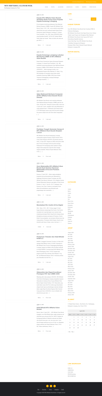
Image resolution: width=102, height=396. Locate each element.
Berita (39, 45)
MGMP (69, 213)
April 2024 (70, 288)
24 (82, 325)
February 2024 (71, 292)
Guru (69, 195)
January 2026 (71, 246)
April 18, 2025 (40, 233)
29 (74, 327)
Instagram (57, 389)
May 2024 (70, 286)
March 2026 (70, 242)
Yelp (38, 389)
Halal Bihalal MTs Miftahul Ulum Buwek (48, 308)
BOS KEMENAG (72, 376)
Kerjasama (70, 205)
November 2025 (71, 250)
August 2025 (71, 256)
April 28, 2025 (40, 91)
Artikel (39, 226)
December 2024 (71, 272)
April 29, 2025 (40, 14)
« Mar (69, 331)
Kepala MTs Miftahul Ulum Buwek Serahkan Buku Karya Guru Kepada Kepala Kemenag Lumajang (50, 19)
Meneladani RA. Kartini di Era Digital (50, 205)
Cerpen (69, 193)
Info (69, 199)
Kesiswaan (70, 207)
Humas (69, 197)
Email (62, 389)
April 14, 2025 (40, 269)
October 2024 (71, 276)
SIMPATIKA (71, 370)
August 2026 (71, 232)
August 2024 (71, 280)
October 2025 (71, 252)
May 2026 (70, 238)
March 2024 (70, 290)
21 (69, 325)
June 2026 (70, 236)
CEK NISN (70, 372)
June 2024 (70, 284)
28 (69, 327)
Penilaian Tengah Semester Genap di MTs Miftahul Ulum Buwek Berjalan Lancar (50, 130)
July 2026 (70, 234)
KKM (69, 209)
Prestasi (69, 219)
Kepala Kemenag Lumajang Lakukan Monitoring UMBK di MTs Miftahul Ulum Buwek (50, 56)
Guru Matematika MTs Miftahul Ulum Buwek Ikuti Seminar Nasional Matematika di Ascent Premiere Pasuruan (50, 168)
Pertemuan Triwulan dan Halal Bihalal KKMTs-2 (50, 237)
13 (94, 319)
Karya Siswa (70, 203)
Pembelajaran (71, 215)
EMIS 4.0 (70, 368)
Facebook (44, 389)
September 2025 (71, 254)
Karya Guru (70, 201)
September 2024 (71, 278)
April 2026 (70, 240)
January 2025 (71, 270)
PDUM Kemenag (72, 374)
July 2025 (70, 258)
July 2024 (70, 282)
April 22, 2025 (40, 163)
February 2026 (71, 244)
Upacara (69, 223)
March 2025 (70, 266)
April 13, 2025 (40, 304)
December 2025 (71, 248)
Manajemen (70, 211)
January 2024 (71, 294)
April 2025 (70, 264)
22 (74, 325)
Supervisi (70, 221)
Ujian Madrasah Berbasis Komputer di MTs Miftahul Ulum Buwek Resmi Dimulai (50, 95)
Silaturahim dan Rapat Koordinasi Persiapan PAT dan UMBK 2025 (49, 273)
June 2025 (70, 260)
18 (86, 322)
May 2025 (70, 262)
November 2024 (71, 274)
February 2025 (71, 268)
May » (72, 331)
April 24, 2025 (40, 126)
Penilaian (70, 217)
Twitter (50, 389)
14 (69, 322)
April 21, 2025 (40, 202)
